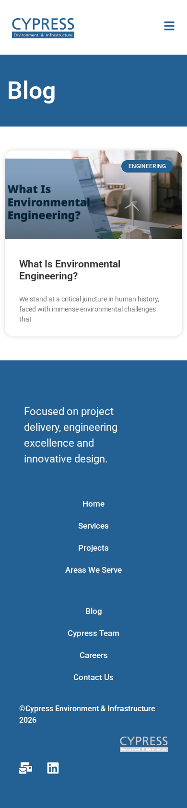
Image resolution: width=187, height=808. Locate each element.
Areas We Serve (93, 570)
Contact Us (93, 677)
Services (93, 526)
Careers (94, 655)
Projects (93, 548)
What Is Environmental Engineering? (69, 270)
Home (93, 503)
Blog (93, 611)
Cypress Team (93, 633)
